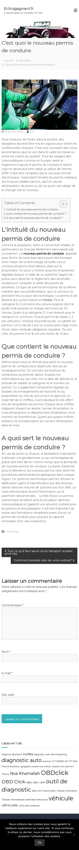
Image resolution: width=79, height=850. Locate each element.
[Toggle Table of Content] (61, 203)
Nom (6, 652)
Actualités (25, 60)
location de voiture (41, 766)
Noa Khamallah (25, 773)
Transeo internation (66, 791)
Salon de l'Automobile (44, 791)
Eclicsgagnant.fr (19, 8)
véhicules (10, 805)
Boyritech (17, 754)
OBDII (29, 782)
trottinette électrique (36, 799)
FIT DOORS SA (60, 761)
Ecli (32, 131)
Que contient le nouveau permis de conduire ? (36, 213)
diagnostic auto (22, 760)
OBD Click (13, 782)
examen (47, 761)
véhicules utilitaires (29, 805)
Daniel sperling (59, 754)
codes (28, 754)
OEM (42, 782)
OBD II (36, 782)
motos (47, 300)
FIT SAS (73, 761)
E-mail (7, 673)
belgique (6, 754)
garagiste (26, 766)
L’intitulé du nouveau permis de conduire (32, 209)
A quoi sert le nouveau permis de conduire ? (34, 217)
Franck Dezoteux (11, 766)
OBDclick (54, 772)
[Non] (74, 835)
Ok (39, 842)
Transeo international (13, 799)
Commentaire (12, 605)
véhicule (61, 798)
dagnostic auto (42, 754)
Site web (8, 695)
